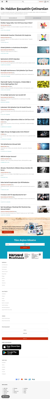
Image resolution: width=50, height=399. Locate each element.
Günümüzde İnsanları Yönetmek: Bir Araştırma (16, 35)
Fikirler (3, 278)
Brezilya (5, 389)
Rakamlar (4, 282)
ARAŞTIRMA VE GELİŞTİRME (6, 184)
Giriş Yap (25, 333)
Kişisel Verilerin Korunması (7, 309)
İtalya (24, 391)
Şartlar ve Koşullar (5, 302)
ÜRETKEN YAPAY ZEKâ (5, 25)
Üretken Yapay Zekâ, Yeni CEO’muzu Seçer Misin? (16, 23)
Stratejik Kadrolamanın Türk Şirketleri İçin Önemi (17, 70)
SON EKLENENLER (13, 18)
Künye (3, 298)
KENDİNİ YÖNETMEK (4, 172)
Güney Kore (15, 391)
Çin (14, 389)
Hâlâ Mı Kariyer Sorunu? (8, 156)
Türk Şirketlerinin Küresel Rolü (11, 144)
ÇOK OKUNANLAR (37, 18)
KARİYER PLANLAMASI (5, 158)
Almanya (15, 388)
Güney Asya (5, 391)
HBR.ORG (5, 388)
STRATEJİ (2, 121)
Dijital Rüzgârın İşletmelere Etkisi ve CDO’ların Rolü (17, 119)
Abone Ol (25, 338)
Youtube (3, 371)
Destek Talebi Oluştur (6, 318)
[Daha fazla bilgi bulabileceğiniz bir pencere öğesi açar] (5, 396)
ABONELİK (41, 1)
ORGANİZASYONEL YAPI (5, 86)
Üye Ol (25, 330)
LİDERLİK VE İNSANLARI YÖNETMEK (7, 211)
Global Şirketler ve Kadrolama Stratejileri (14, 47)
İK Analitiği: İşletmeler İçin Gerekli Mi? (13, 95)
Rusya (24, 392)
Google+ (3, 369)
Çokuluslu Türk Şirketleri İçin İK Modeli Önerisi (16, 107)
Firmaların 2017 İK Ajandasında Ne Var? (13, 195)
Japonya (5, 392)
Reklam (3, 300)
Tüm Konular (4, 269)
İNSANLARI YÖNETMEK (5, 37)
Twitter (3, 364)
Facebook (3, 362)
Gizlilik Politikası (5, 305)
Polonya (15, 392)
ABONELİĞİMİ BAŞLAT (8, 232)
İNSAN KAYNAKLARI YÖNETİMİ (6, 49)
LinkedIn (3, 367)
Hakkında (3, 293)
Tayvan (4, 394)
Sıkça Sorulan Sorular (6, 320)
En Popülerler (4, 267)
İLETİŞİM (2, 134)
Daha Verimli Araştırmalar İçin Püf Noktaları (15, 182)
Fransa (24, 389)
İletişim (3, 296)
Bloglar (3, 276)
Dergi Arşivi (4, 273)
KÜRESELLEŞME (4, 146)
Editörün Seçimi (5, 271)
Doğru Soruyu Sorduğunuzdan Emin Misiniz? (15, 132)
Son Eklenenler (5, 264)
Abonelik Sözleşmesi (6, 307)
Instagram (4, 373)
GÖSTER (25, 247)
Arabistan (25, 388)
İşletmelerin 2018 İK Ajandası (10, 59)
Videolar (3, 285)
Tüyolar (3, 280)
